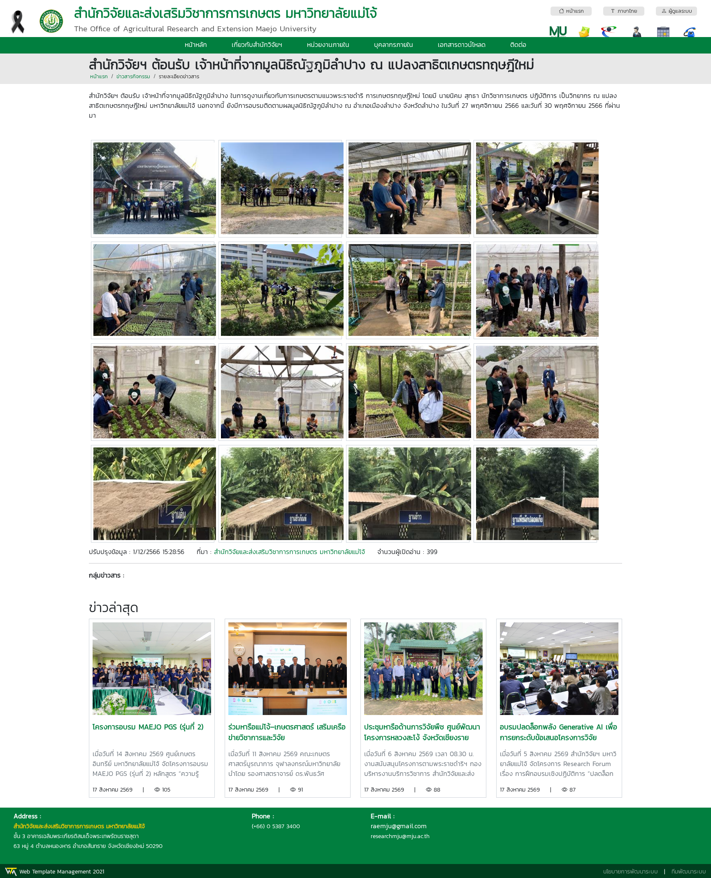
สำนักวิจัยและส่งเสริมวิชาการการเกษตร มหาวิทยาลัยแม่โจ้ (289, 552)
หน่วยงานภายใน (328, 44)
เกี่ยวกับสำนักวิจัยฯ (257, 44)
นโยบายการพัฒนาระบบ (630, 871)
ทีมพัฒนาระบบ (689, 871)
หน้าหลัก (196, 44)
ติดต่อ (518, 44)
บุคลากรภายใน (393, 44)
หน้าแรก (99, 76)
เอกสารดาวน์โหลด (462, 44)
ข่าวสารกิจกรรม (133, 76)
